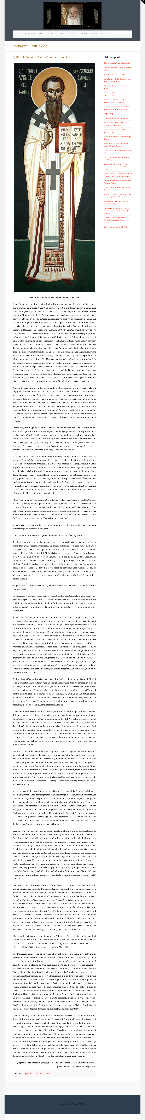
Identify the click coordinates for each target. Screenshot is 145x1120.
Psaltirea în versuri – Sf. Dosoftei (114, 74)
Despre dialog (108, 114)
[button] (143, 2)
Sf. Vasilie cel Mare (41, 1073)
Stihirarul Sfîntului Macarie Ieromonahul (117, 63)
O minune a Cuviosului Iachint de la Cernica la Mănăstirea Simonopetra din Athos (116, 220)
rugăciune (27, 1073)
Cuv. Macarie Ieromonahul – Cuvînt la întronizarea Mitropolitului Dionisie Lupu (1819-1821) (117, 211)
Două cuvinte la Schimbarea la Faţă (115, 227)
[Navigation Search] (14, 37)
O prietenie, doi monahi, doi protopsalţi (116, 118)
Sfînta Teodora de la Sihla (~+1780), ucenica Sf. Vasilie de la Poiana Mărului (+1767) (116, 167)
